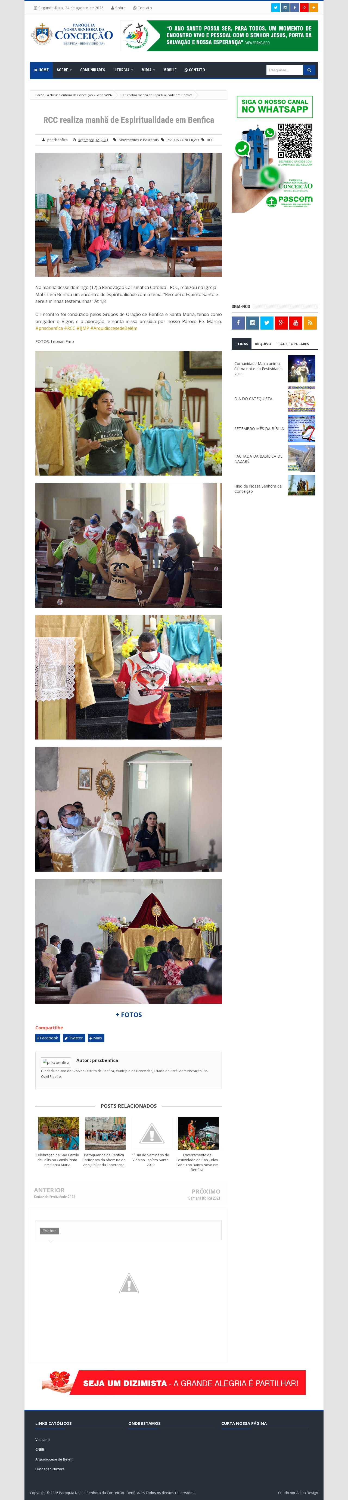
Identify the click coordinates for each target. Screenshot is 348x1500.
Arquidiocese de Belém (54, 1459)
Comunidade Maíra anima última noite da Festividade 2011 (258, 368)
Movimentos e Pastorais (139, 139)
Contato (144, 7)
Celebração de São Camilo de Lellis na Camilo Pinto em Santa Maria (57, 1159)
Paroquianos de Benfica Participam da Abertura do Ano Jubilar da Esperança (104, 1159)
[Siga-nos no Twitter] (275, 7)
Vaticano (42, 1439)
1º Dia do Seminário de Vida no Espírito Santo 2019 (150, 1159)
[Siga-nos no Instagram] (252, 323)
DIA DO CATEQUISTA (253, 398)
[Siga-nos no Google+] (304, 7)
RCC (210, 139)
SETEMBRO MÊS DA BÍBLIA (259, 428)
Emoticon (50, 1231)
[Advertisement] (275, 259)
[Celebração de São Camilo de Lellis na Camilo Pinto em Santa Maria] (58, 1133)
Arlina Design (307, 1492)
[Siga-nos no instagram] (285, 7)
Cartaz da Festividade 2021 (54, 1197)
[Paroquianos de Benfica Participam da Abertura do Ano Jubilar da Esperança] (105, 1133)
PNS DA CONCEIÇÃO (183, 139)
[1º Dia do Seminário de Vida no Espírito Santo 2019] (152, 1133)
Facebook (48, 1037)
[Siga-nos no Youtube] (295, 323)
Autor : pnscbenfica (97, 1060)
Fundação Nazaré (50, 1468)
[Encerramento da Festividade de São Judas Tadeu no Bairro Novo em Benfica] (198, 1133)
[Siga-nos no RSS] (310, 323)
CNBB (39, 1449)
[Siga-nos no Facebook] (294, 7)
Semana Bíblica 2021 (204, 1198)
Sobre (120, 7)
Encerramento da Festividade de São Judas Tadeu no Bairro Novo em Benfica (197, 1162)
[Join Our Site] (313, 7)
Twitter (75, 1037)
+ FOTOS (129, 1014)
